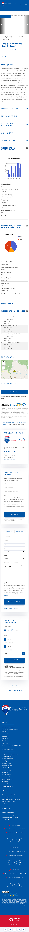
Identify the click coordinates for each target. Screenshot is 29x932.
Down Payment (8, 643)
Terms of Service (13, 608)
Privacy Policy (6, 508)
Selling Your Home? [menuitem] (6, 767)
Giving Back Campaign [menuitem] (7, 786)
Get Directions (14, 392)
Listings (8, 422)
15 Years (15, 630)
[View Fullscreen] (3, 367)
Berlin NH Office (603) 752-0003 (21, 4)
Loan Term (7, 626)
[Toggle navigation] (26, 4)
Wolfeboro (24, 422)
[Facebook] (9, 840)
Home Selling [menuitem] (5, 772)
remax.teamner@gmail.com (15, 832)
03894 (4, 424)
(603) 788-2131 (16, 847)
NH (13, 422)
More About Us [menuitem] (5, 797)
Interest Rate (8, 650)
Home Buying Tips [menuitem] (6, 763)
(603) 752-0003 (16, 825)
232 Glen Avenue (15, 829)
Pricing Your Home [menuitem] (6, 774)
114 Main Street (15, 873)
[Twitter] (14, 840)
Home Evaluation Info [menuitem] (7, 779)
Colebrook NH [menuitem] (5, 736)
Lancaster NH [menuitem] (5, 738)
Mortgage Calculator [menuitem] (7, 765)
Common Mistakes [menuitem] (6, 777)
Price (5, 636)
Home (3, 422)
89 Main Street (15, 851)
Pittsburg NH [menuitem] (5, 743)
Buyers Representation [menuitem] (7, 758)
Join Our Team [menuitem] (5, 804)
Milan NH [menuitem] (4, 741)
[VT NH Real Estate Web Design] (14, 920)
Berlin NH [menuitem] (4, 731)
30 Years (8, 630)
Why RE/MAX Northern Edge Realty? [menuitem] (11, 799)
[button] (2, 24)
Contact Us (9, 531)
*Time (5, 555)
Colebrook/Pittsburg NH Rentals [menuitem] (10, 817)
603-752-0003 (10, 452)
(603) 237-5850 (16, 870)
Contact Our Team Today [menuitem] (8, 812)
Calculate (14, 660)
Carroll (18, 422)
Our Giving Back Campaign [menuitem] (8, 801)
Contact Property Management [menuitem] (9, 815)
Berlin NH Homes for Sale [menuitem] (8, 727)
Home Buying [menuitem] (5, 761)
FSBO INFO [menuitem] (5, 781)
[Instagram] (20, 840)
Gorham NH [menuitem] (5, 734)
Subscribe (14, 514)
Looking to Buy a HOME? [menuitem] (8, 756)
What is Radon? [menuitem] (5, 784)
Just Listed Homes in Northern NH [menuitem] (10, 729)
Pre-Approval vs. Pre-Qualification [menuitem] (10, 754)
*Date (5, 548)
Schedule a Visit (19, 531)
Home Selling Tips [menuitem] (6, 770)
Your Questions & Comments (11, 562)
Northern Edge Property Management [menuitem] (11, 745)
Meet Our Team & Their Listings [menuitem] (10, 794)
